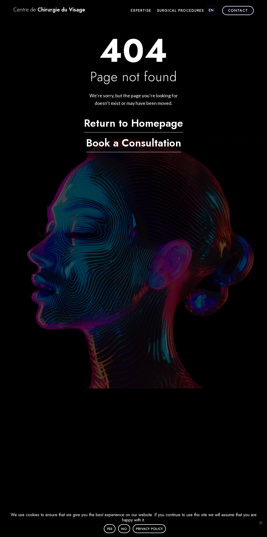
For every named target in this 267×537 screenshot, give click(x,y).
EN (211, 10)
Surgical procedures (180, 11)
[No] (260, 522)
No (124, 528)
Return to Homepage (133, 123)
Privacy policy (149, 528)
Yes (110, 528)
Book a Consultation (133, 142)
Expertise (141, 11)
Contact (238, 10)
